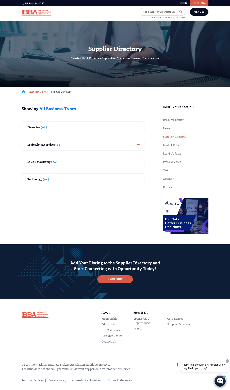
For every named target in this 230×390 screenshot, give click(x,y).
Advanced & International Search (168, 17)
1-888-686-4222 (35, 3)
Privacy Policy (57, 380)
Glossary (168, 179)
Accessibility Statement (87, 380)
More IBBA (140, 312)
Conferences (175, 318)
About (106, 312)
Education (108, 324)
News (166, 128)
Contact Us (109, 341)
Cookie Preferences (120, 380)
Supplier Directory (174, 137)
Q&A (166, 170)
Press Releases (172, 162)
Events (138, 329)
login (183, 3)
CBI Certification (112, 330)
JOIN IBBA (199, 3)
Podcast (168, 187)
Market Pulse (171, 145)
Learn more (115, 279)
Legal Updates (172, 153)
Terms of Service (32, 380)
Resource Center (38, 91)
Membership (110, 318)
